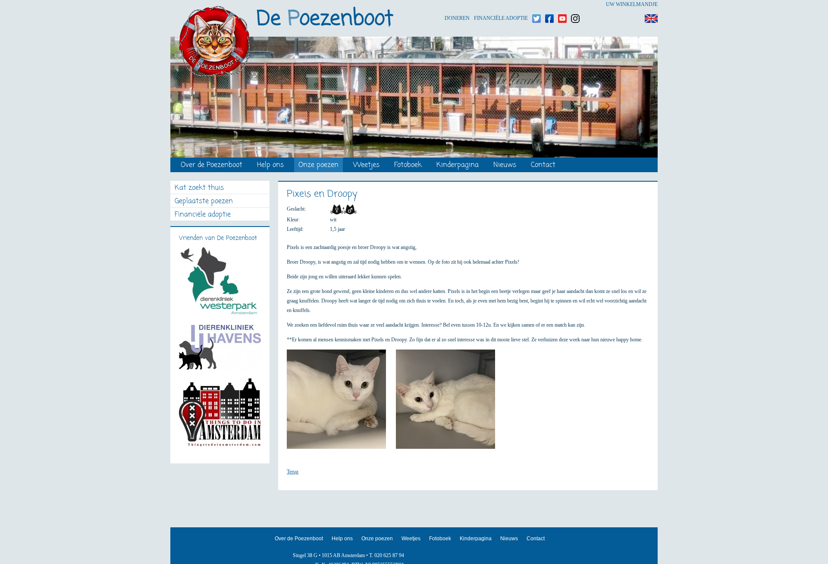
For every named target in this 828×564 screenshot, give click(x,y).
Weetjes (366, 165)
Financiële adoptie (501, 4)
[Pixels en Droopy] (341, 403)
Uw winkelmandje (632, 4)
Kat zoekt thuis (199, 188)
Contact (543, 165)
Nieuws (504, 165)
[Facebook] (549, 4)
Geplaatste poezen (204, 202)
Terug (292, 472)
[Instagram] (575, 4)
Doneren (457, 4)
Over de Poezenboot (211, 165)
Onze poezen (318, 165)
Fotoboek (408, 165)
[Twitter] (536, 4)
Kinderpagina (457, 165)
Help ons (270, 165)
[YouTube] (562, 4)
